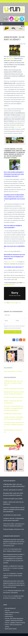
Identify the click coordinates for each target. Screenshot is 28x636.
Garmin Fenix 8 (9, 616)
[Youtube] (20, 340)
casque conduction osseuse (12, 612)
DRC (5, 302)
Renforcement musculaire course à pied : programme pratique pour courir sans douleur (14, 541)
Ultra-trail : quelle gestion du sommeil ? (14, 388)
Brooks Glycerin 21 (12, 261)
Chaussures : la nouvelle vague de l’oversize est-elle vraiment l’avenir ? (12, 575)
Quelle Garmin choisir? (11, 628)
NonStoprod (12, 302)
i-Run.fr (16, 127)
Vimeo (19, 302)
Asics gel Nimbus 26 (10, 608)
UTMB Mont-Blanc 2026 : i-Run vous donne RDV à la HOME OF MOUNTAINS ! (13, 383)
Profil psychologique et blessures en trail (13, 529)
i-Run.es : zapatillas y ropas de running (15, 622)
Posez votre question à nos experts (13, 371)
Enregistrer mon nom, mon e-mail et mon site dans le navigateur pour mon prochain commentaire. (14, 327)
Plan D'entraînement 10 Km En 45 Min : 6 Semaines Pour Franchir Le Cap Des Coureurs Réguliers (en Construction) (13, 556)
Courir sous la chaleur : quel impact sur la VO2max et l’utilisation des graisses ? (14, 424)
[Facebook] (14, 340)
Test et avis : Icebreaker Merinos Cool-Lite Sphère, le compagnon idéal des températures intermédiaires (13, 408)
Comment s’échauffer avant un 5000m (14, 397)
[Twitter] (17, 340)
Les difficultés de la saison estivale (13, 413)
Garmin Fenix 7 (9, 614)
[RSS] (24, 340)
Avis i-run (7, 610)
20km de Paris (10, 58)
